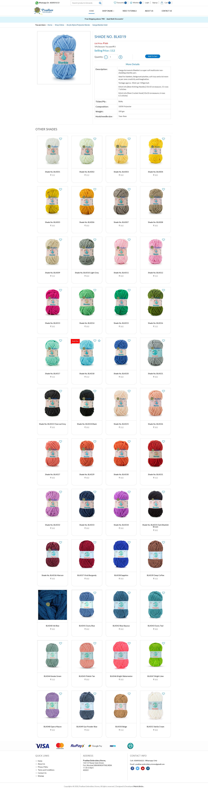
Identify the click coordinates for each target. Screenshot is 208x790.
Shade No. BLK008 (155, 222)
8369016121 (139, 760)
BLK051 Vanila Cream (155, 727)
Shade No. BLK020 (121, 373)
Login (147, 3)
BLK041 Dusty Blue (87, 626)
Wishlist (137, 3)
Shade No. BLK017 (52, 373)
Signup (155, 3)
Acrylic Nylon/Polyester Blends (78, 25)
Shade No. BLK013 (52, 323)
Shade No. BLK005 (52, 222)
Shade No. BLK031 (155, 474)
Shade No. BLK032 (52, 525)
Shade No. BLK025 (121, 424)
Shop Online (107, 11)
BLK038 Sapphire (121, 575)
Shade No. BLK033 (86, 525)
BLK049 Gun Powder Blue (86, 727)
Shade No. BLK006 (86, 222)
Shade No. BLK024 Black (87, 424)
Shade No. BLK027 (52, 474)
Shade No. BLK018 (86, 373)
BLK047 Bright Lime (155, 676)
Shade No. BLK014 (86, 323)
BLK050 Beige (121, 727)
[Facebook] (132, 768)
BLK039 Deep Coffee (155, 575)
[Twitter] (137, 768)
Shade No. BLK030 (121, 474)
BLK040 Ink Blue (52, 626)
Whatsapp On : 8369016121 (49, 3)
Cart (167, 3)
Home (91, 11)
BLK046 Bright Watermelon (121, 676)
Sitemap (41, 776)
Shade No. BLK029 (86, 474)
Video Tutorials (130, 11)
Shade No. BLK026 (155, 424)
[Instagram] (148, 768)
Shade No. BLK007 (121, 222)
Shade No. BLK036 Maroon (52, 575)
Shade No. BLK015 (121, 323)
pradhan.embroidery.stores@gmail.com (150, 764)
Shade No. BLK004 (155, 172)
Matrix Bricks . (139, 786)
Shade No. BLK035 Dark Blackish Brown (155, 526)
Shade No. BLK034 (121, 525)
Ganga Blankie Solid (99, 25)
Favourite (121, 3)
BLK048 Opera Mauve (53, 727)
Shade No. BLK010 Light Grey (87, 273)
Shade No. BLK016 (155, 323)
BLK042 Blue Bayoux (121, 626)
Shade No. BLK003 (121, 172)
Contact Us (167, 11)
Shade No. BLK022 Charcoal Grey (52, 424)
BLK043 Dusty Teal (155, 626)
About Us (149, 11)
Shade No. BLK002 (86, 172)
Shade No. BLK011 (121, 273)
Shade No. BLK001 (52, 172)
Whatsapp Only (151, 760)
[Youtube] (143, 768)
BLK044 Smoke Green (52, 676)
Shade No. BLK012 (155, 273)
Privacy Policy (43, 767)
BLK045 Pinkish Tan (87, 676)
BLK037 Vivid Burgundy (87, 575)
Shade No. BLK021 (155, 373)
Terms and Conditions (46, 770)
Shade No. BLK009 (52, 273)
